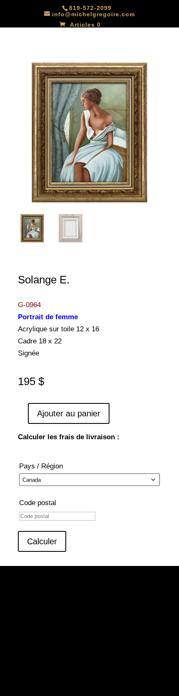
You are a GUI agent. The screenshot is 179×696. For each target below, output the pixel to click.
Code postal (37, 503)
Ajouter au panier (68, 413)
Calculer (42, 541)
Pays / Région (41, 466)
